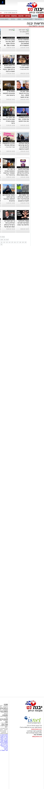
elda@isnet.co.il (37, 736)
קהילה (27, 16)
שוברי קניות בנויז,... (10, 147)
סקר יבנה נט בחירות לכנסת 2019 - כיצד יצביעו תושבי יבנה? (24, 95)
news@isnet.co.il (36, 729)
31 (1, 244)
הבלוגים (4, 732)
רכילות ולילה (4, 708)
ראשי (41, 16)
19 (23, 242)
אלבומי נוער (4, 723)
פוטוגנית (5, 709)
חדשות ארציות (4, 19)
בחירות (13, 19)
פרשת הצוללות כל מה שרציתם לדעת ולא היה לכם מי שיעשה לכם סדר (24, 147)
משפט (19, 19)
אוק (2, 239)
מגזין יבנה (4, 724)
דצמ (7, 239)
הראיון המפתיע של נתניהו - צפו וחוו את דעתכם (23, 119)
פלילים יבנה (38, 19)
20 (25, 242)
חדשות (34, 16)
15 (12, 242)
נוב (4, 239)
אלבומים (5, 715)
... (14, 97)
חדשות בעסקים (28, 19)
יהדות (6, 729)
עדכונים (6, 707)
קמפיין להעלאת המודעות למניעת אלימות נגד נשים (23, 223)
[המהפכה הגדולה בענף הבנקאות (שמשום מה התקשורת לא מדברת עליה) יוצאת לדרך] (23, 33)
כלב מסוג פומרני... (24, 69)
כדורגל (6, 705)
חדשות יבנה (33, 26)
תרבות (20, 16)
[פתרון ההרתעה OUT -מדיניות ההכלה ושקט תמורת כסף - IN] (12, 30)
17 (17, 242)
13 (7, 242)
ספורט (6, 704)
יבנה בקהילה (4, 728)
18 (20, 242)
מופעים (6, 720)
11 (1, 242)
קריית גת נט (4, 746)
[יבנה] (31, 14)
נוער (6, 722)
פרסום (6, 749)
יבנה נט (41, 26)
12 (4, 242)
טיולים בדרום (4, 744)
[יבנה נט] (29, 712)
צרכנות (14, 16)
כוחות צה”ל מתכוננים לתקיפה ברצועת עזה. (9, 93)
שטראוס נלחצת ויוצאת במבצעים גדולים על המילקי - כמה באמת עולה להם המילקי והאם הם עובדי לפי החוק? (23, 175)
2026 (3, 237)
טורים (7, 16)
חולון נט (5, 748)
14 (9, 242)
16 (15, 242)
